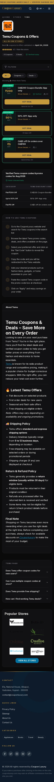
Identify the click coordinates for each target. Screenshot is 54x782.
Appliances (8, 737)
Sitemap (6, 713)
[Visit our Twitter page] (10, 753)
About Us (6, 718)
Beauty (41, 737)
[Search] (30, 8)
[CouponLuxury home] (12, 8)
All (6, 76)
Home (7, 17)
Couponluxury (27, 537)
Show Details (23, 94)
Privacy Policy (8, 709)
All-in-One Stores (13, 41)
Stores (17, 17)
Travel (30, 737)
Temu (9, 363)
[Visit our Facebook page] (4, 753)
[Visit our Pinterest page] (29, 753)
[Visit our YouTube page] (22, 753)
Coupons (18, 76)
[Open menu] (49, 8)
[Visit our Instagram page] (16, 753)
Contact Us (7, 722)
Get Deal (27, 102)
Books (20, 737)
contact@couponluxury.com (15, 695)
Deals (32, 76)
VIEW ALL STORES (27, 660)
